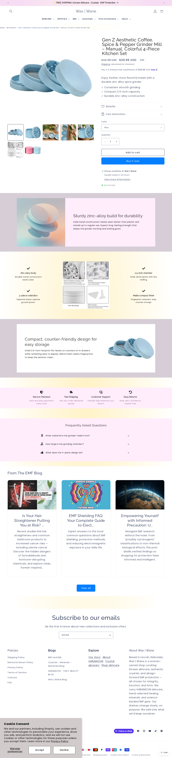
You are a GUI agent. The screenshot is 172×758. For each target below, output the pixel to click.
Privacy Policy (59, 741)
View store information (117, 179)
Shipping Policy (16, 657)
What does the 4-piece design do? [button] (64, 452)
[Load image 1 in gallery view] (16, 132)
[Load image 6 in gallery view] (86, 132)
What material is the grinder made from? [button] (68, 435)
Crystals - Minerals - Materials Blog (60, 664)
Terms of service (82, 755)
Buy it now (132, 161)
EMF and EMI (54, 657)
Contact (12, 677)
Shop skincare (110, 665)
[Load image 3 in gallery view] (33, 132)
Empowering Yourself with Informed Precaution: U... (140, 520)
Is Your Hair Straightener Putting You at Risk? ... (32, 520)
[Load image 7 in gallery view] (16, 150)
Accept (39, 750)
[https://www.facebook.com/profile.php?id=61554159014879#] (138, 731)
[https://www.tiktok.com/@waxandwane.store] (156, 731)
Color (104, 121)
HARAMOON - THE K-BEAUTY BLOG (63, 672)
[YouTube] (150, 731)
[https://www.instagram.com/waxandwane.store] (144, 731)
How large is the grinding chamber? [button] (65, 444)
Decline (64, 750)
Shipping (105, 64)
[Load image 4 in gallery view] (51, 132)
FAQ (10, 682)
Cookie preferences (141, 755)
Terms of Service (17, 672)
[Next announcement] (164, 3)
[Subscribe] (109, 635)
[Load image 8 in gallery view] (33, 150)
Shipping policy (100, 755)
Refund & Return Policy (20, 662)
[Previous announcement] (8, 3)
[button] (11, 11)
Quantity (105, 135)
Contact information (119, 755)
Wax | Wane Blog (57, 679)
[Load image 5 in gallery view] (68, 132)
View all (86, 588)
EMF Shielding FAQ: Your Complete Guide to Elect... (86, 520)
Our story (94, 657)
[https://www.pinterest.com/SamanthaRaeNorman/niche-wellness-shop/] (161, 731)
